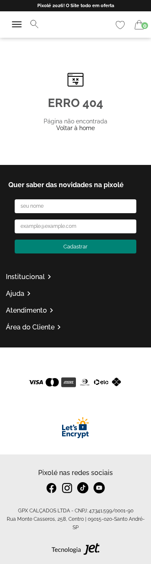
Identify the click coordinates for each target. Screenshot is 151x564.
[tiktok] (83, 488)
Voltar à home (75, 128)
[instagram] (67, 488)
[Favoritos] (120, 25)
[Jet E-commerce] (76, 551)
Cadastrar (75, 246)
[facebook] (52, 488)
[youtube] (99, 488)
